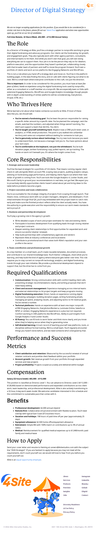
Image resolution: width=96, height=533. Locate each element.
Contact (85, 495)
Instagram (86, 476)
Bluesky (85, 484)
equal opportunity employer (28, 459)
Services (66, 480)
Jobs (65, 495)
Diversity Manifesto (71, 505)
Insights (66, 491)
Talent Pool (51, 30)
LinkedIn (85, 480)
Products (66, 484)
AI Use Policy (68, 508)
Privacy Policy (69, 512)
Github (84, 488)
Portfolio (66, 488)
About (65, 476)
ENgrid (84, 491)
